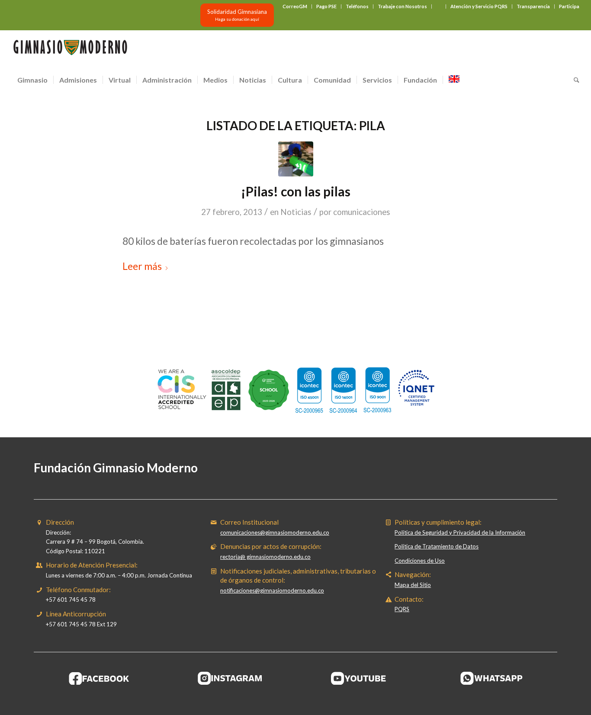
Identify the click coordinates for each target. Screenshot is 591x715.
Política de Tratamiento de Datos (437, 546)
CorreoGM (295, 6)
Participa (569, 6)
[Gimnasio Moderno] (70, 49)
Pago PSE (326, 6)
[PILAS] (295, 158)
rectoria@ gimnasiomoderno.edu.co (265, 556)
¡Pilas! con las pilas (295, 191)
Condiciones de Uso (420, 560)
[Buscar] (573, 80)
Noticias (296, 212)
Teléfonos (357, 6)
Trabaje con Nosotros (402, 6)
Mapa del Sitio (413, 584)
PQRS (402, 609)
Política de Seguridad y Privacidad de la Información (460, 532)
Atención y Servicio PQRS (478, 6)
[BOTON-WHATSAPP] (491, 678)
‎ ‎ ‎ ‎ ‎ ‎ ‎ (438, 6)
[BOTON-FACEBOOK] (99, 678)
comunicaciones (361, 212)
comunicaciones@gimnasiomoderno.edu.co (274, 532)
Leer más (142, 266)
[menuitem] (295, 6)
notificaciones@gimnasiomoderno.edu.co (272, 590)
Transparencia (533, 6)
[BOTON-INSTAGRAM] (230, 678)
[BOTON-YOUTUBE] (361, 678)
